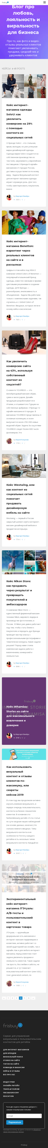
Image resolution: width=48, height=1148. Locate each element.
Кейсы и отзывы (11, 1071)
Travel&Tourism (11, 1089)
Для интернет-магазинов (16, 1050)
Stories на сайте (11, 1060)
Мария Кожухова (22, 440)
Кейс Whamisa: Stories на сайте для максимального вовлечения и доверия (20, 716)
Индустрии (9, 1082)
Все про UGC (9, 1075)
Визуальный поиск (13, 1057)
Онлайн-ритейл (11, 1085)
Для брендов (9, 1053)
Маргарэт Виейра (22, 196)
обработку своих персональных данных (22, 1131)
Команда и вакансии (14, 1067)
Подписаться (15, 1122)
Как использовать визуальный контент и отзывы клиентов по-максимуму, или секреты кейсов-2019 (19, 780)
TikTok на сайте (11, 1064)
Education (8, 1096)
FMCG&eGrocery (11, 1093)
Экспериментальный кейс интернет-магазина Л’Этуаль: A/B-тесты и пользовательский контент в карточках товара (21, 913)
